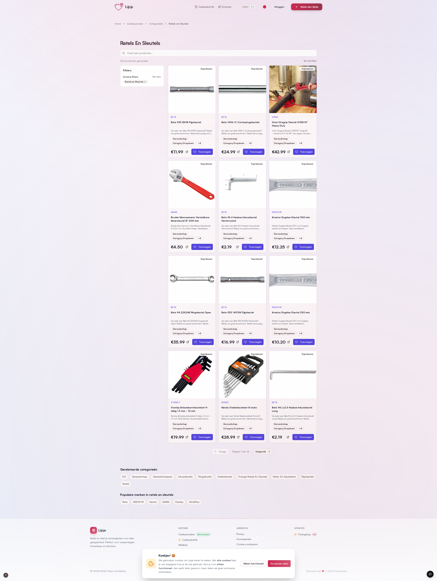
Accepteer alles (279, 563)
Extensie (226, 6)
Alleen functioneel (253, 563)
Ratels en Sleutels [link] (178, 23)
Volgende (260, 451)
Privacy (240, 534)
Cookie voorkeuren (247, 544)
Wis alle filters (310, 61)
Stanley (179, 501)
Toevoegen (204, 151)
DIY (124, 476)
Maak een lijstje (309, 6)
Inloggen (279, 6)
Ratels (125, 483)
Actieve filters (130, 76)
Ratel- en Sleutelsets (284, 476)
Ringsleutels (205, 476)
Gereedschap (139, 476)
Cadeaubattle (206, 6)
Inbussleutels (185, 476)
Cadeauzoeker (135, 23)
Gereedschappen (162, 476)
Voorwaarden (243, 539)
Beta (125, 501)
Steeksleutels (224, 476)
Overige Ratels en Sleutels (252, 476)
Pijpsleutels (308, 476)
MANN (166, 501)
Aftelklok (183, 544)
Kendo (153, 501)
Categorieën (156, 23)
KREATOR (138, 501)
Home (118, 23)
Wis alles (156, 76)
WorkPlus (194, 501)
